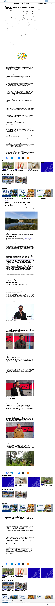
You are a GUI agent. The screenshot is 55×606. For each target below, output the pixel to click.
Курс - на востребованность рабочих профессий (30, 3)
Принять (48, 604)
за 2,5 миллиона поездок (27, 238)
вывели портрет (15, 400)
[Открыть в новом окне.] (8, 158)
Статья (3, 2)
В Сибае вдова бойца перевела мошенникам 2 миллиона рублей (18, 3)
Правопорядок (7, 515)
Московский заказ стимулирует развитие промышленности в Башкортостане (42, 3)
